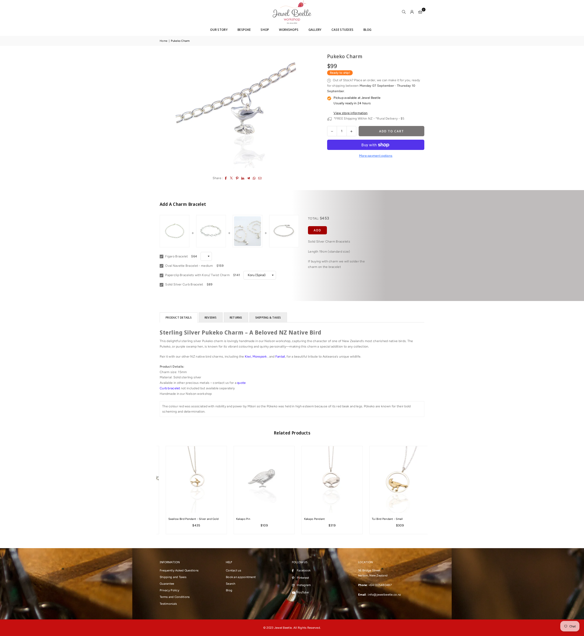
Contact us (233, 570)
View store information (351, 113)
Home (163, 40)
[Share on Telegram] (248, 178)
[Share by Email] (260, 178)
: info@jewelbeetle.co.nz (383, 594)
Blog (229, 590)
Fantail (280, 357)
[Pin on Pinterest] (237, 178)
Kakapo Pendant (308, 519)
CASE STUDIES (342, 29)
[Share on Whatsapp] (254, 178)
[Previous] (153, 490)
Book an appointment (241, 577)
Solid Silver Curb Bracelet (183, 284)
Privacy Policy (169, 590)
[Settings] (412, 12)
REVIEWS (211, 317)
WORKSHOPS (289, 29)
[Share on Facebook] (225, 178)
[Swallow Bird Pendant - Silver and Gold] (190, 479)
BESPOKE (244, 29)
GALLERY (315, 29)
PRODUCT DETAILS (179, 317)
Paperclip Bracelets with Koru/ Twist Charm (197, 275)
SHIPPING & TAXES (268, 317)
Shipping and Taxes (173, 577)
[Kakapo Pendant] (326, 479)
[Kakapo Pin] (258, 479)
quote (241, 383)
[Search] (404, 12)
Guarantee (167, 583)
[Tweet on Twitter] (231, 178)
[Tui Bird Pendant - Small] (394, 479)
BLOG (367, 29)
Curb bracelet (170, 388)
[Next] (431, 490)
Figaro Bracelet (176, 256)
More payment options (376, 156)
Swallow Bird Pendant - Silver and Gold (187, 519)
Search (230, 583)
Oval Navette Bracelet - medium (188, 266)
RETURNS (236, 317)
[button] (420, 12)
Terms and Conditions (175, 597)
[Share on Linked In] (243, 178)
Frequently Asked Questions (179, 570)
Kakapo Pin (237, 519)
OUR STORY (219, 29)
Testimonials (168, 603)
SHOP (265, 29)
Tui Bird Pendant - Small (381, 519)
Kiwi (248, 357)
